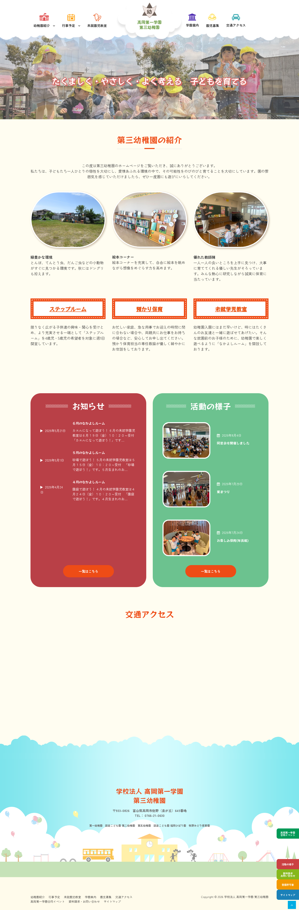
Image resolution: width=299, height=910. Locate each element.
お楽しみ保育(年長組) (233, 540)
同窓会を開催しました (233, 443)
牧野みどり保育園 (198, 825)
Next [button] (290, 76)
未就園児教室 (97, 25)
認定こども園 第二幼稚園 (119, 825)
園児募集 (212, 25)
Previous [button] (9, 76)
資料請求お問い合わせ (287, 874)
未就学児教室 (231, 309)
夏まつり (223, 491)
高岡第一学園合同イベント (287, 834)
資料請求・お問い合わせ (84, 901)
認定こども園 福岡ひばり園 (168, 825)
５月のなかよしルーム (88, 453)
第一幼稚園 (96, 825)
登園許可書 (288, 884)
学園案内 (192, 25)
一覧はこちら (88, 571)
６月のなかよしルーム (88, 423)
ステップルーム (67, 309)
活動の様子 (288, 864)
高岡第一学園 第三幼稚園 (149, 24)
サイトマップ (287, 895)
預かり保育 (149, 309)
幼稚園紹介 (42, 25)
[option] (149, 81)
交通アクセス (236, 25)
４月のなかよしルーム (88, 482)
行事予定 (68, 25)
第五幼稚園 (143, 825)
